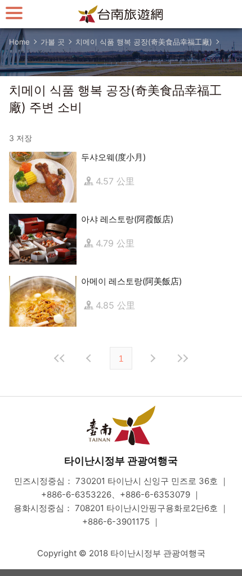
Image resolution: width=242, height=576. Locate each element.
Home (19, 41)
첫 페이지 (59, 358)
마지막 (182, 358)
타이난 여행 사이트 (121, 14)
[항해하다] (14, 12)
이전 (90, 358)
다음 (152, 358)
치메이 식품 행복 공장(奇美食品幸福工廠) (143, 41)
